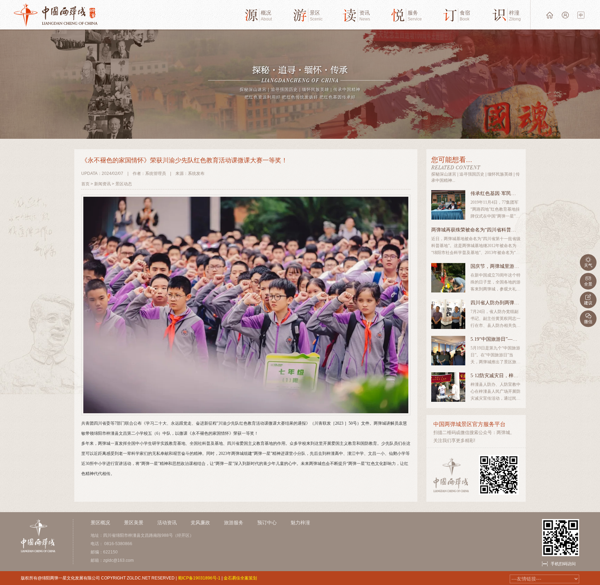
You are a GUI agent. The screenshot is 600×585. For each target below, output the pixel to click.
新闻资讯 (102, 183)
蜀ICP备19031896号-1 (199, 578)
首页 (85, 183)
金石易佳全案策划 (240, 578)
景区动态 (123, 183)
